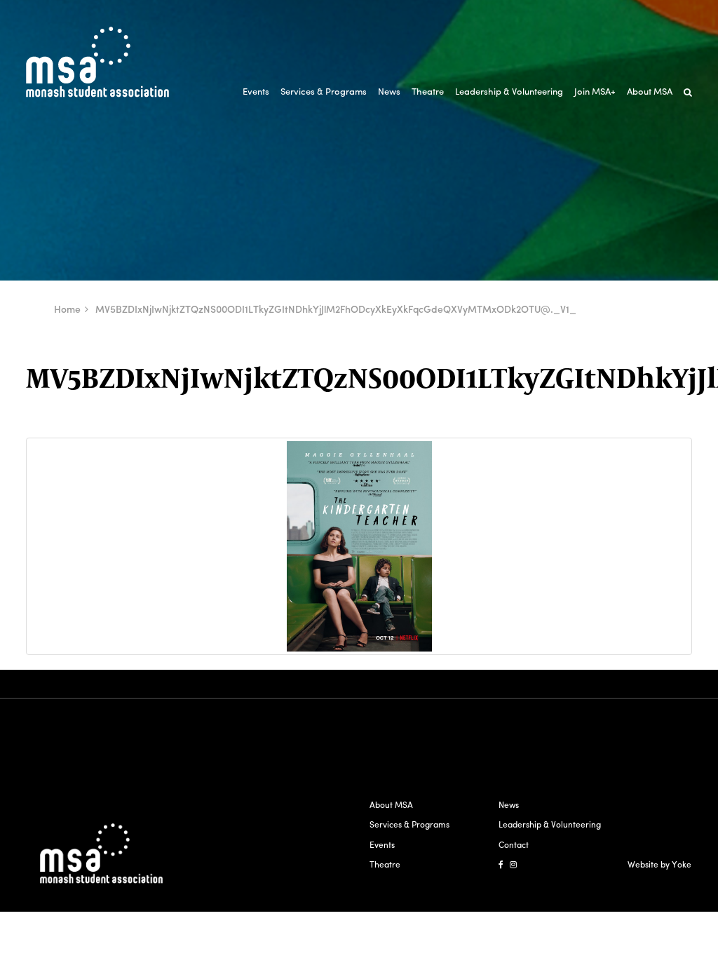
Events (256, 90)
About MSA (649, 90)
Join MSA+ (595, 90)
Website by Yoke (659, 864)
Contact (514, 844)
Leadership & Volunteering (509, 90)
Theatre (428, 90)
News (389, 90)
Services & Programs (323, 90)
